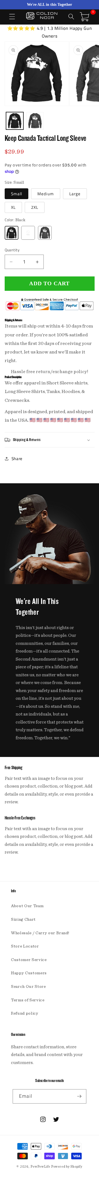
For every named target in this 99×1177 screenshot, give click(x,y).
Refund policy (24, 1013)
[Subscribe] (79, 1096)
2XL (34, 207)
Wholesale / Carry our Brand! (40, 933)
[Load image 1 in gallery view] (14, 121)
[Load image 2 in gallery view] (35, 121)
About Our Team (27, 906)
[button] (12, 16)
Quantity (12, 250)
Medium (45, 194)
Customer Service (29, 960)
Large (75, 194)
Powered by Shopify (66, 1166)
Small (16, 194)
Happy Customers (29, 973)
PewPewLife (40, 1166)
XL (13, 207)
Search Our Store (28, 987)
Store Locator (25, 946)
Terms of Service (28, 1000)
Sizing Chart (23, 919)
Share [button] (17, 458)
